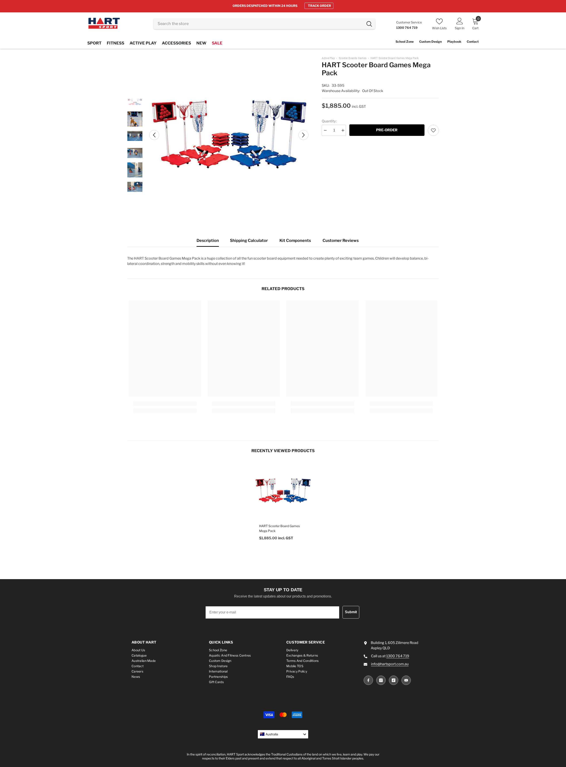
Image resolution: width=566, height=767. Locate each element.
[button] (154, 135)
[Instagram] (381, 680)
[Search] (264, 23)
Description (208, 240)
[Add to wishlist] (433, 130)
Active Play (328, 58)
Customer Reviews (341, 240)
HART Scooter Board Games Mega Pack (279, 528)
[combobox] (258, 23)
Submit (351, 612)
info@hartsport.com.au (390, 664)
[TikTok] (393, 680)
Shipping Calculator (249, 240)
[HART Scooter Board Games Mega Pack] (283, 491)
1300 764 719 (397, 656)
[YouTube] (406, 680)
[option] (283, 5)
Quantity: (329, 121)
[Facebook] (368, 680)
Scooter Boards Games (353, 58)
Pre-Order (387, 130)
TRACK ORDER (319, 6)
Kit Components (295, 240)
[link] (165, 403)
